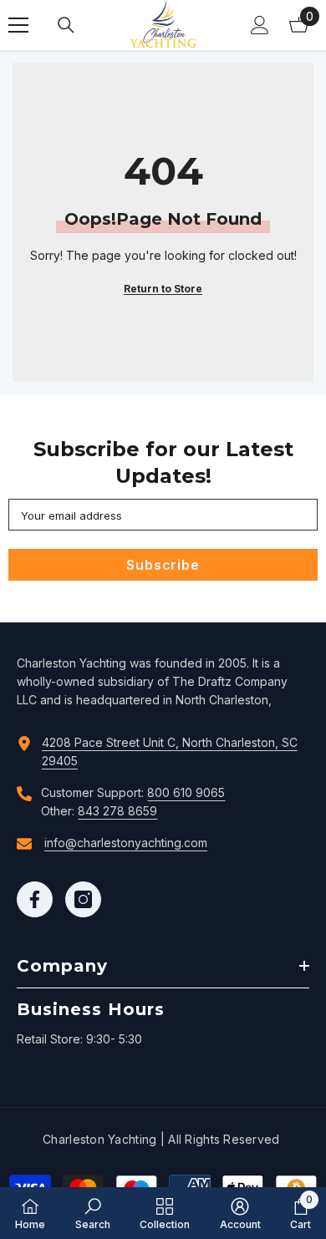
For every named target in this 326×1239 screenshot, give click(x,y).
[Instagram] (83, 899)
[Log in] (260, 25)
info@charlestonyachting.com (125, 842)
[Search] (66, 25)
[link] (93, 1213)
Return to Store (163, 288)
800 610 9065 (186, 792)
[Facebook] (35, 899)
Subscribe (162, 564)
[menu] (18, 25)
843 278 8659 (117, 811)
